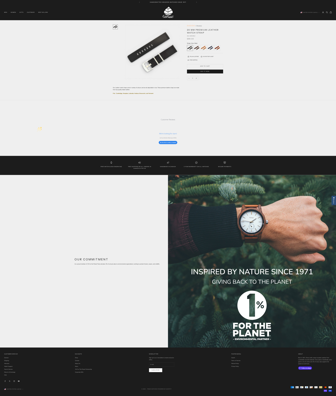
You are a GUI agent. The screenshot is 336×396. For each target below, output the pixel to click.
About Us (77, 363)
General (6, 358)
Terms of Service (235, 360)
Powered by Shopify (165, 389)
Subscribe (156, 370)
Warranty (6, 363)
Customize (31, 12)
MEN (5, 12)
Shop (76, 358)
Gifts (21, 12)
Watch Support (8, 366)
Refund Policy (235, 363)
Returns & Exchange (9, 372)
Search (233, 358)
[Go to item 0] (115, 26)
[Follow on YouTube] (19, 381)
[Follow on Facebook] (5, 381)
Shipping (6, 360)
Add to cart (205, 66)
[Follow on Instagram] (14, 381)
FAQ (5, 375)
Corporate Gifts (79, 372)
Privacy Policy (235, 366)
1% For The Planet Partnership (83, 369)
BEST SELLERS (43, 12)
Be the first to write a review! (168, 142)
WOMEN (13, 12)
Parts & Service (8, 369)
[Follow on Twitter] (9, 381)
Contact (77, 360)
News (76, 366)
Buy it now (205, 71)
